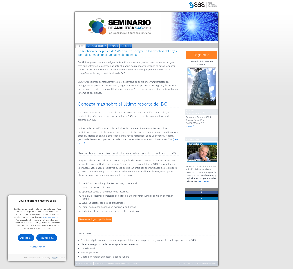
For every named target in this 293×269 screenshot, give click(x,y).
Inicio (81, 45)
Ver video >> (203, 181)
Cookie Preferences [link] (84, 263)
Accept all (25, 237)
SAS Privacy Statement (50, 217)
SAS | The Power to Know (203, 5)
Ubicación (190, 126)
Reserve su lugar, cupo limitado (95, 219)
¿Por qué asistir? (97, 45)
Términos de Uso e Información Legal (122, 263)
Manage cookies (37, 246)
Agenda (114, 45)
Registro (126, 45)
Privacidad (99, 263)
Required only (46, 237)
